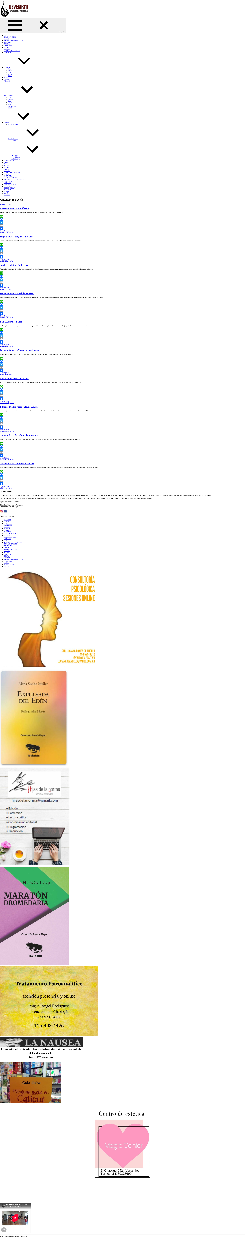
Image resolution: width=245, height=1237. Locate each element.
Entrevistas (7, 164)
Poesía (10, 70)
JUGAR (6, 191)
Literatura (7, 67)
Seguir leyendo (4, 231)
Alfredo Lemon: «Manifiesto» (14, 208)
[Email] (122, 225)
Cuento (10, 74)
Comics (10, 108)
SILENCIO (7, 42)
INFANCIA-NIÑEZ (10, 37)
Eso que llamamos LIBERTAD (13, 40)
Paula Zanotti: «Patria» (11, 322)
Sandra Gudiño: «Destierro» (14, 265)
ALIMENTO (8, 525)
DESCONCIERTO (10, 188)
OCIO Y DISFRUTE (10, 178)
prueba (11, 204)
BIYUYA (7, 186)
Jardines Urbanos (9, 160)
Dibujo (10, 104)
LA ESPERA (8, 45)
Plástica (10, 102)
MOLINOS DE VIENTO (12, 51)
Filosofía (6, 79)
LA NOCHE (8, 561)
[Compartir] (122, 228)
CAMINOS (7, 52)
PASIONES (7, 190)
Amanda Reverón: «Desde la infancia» (19, 435)
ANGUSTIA (8, 176)
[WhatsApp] (122, 216)
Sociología (14, 155)
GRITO (6, 39)
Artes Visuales (8, 96)
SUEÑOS (7, 193)
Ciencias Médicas (13, 124)
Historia (13, 140)
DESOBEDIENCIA (10, 184)
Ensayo (10, 69)
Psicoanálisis (7, 81)
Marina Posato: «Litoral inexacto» (17, 463)
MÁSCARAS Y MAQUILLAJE (14, 179)
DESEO (6, 523)
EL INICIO (7, 520)
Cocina (6, 162)
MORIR (6, 521)
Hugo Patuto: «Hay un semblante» (17, 236)
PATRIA (6, 35)
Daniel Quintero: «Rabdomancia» (17, 293)
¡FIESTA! (7, 44)
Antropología (15, 159)
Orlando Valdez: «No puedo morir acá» (19, 350)
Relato (10, 76)
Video (9, 101)
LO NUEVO (8, 181)
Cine (9, 97)
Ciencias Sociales (13, 139)
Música (17, 157)
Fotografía (11, 99)
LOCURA (7, 49)
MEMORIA (7, 183)
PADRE (6, 47)
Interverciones (12, 106)
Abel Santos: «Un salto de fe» (14, 378)
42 (9, 488)
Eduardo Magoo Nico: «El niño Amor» (19, 407)
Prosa (9, 72)
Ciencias (6, 122)
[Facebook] (122, 219)
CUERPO (7, 195)
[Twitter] (122, 222)
